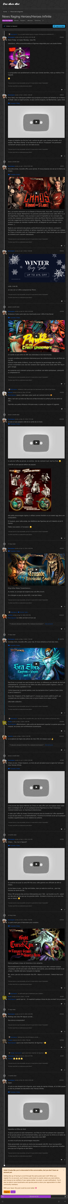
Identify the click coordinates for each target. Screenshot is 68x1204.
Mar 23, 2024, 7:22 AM (26, 419)
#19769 (62, 392)
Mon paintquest (49, 624)
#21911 (62, 1056)
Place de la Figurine (7, 20)
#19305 (62, 251)
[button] (2, 1201)
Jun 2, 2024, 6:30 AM (26, 760)
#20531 (62, 548)
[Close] (64, 1170)
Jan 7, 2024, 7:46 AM (26, 251)
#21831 (62, 996)
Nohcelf (10, 392)
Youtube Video (15, 103)
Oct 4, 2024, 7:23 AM (23, 996)
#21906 (62, 1040)
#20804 (62, 736)
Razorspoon (14, 34)
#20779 (62, 639)
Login (13, 1192)
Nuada (10, 721)
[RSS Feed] (43, 20)
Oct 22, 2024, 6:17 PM (26, 1056)
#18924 (62, 95)
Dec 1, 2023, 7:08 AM (26, 95)
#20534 (62, 615)
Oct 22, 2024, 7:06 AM (24, 1040)
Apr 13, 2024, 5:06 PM (26, 548)
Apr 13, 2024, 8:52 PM (24, 615)
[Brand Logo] (11, 4)
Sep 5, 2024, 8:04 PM (26, 839)
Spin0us (10, 615)
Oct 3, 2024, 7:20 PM (26, 919)
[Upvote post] (61, 89)
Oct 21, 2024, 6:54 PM (26, 1014)
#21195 (62, 760)
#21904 (62, 1014)
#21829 (62, 919)
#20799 (62, 721)
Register (6, 1192)
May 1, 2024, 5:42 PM (24, 736)
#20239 (62, 419)
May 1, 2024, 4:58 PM (23, 721)
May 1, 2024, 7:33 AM (26, 639)
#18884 (62, 37)
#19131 (62, 166)
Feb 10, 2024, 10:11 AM (24, 392)
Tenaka (10, 1040)
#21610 (62, 839)
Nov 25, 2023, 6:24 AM (26, 37)
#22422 (62, 1080)
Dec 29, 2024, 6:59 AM (26, 1080)
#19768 (62, 311)
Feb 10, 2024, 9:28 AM (26, 311)
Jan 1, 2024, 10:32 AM (26, 166)
